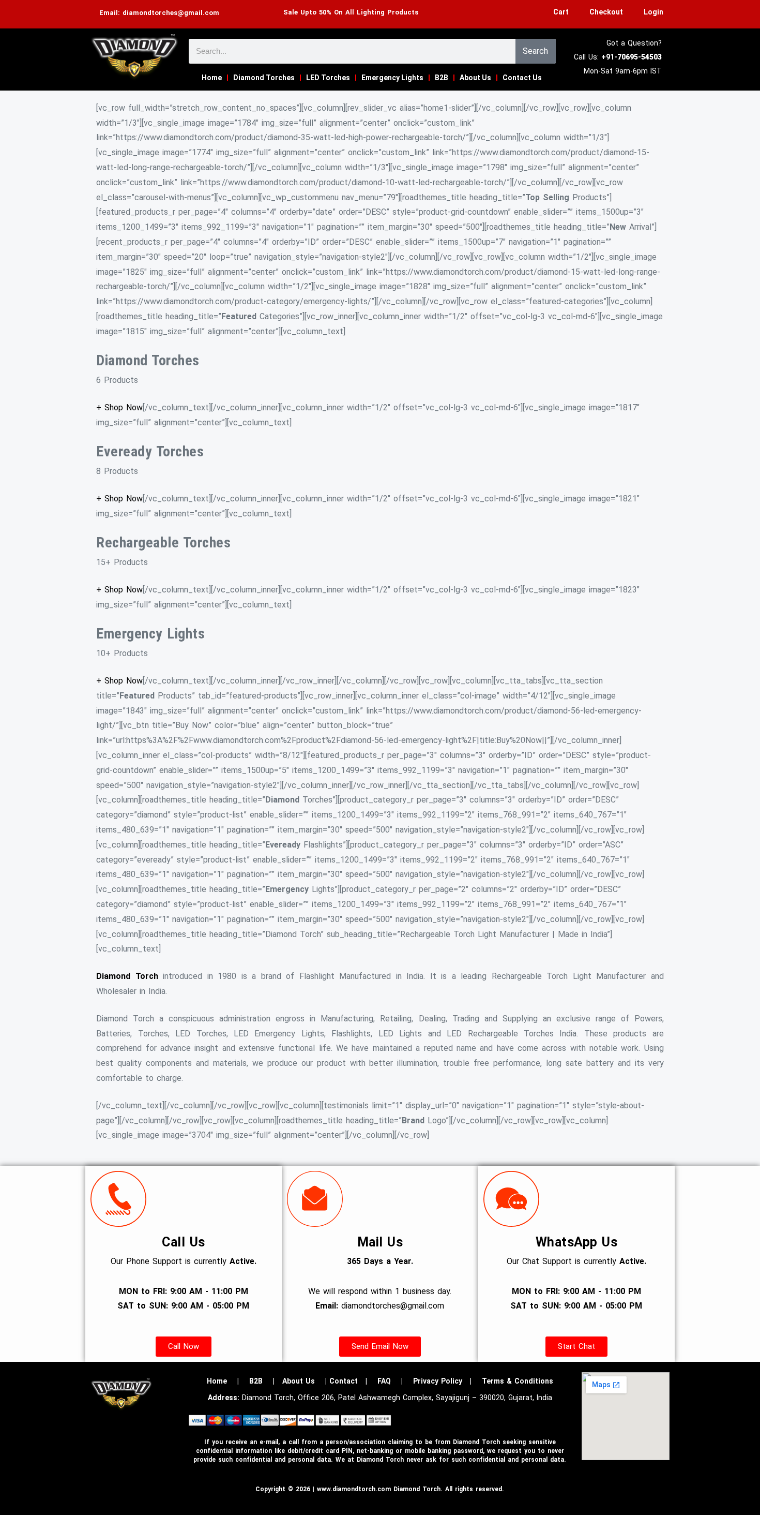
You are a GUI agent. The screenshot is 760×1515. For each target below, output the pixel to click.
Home (212, 77)
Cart (561, 12)
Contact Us (522, 77)
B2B (441, 77)
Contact (343, 1381)
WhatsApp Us (577, 1242)
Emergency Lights (392, 77)
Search (535, 51)
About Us (475, 77)
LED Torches (328, 77)
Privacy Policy (437, 1381)
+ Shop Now (119, 407)
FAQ (384, 1381)
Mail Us (380, 1242)
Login (653, 12)
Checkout (606, 12)
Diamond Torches (264, 77)
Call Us (183, 1242)
